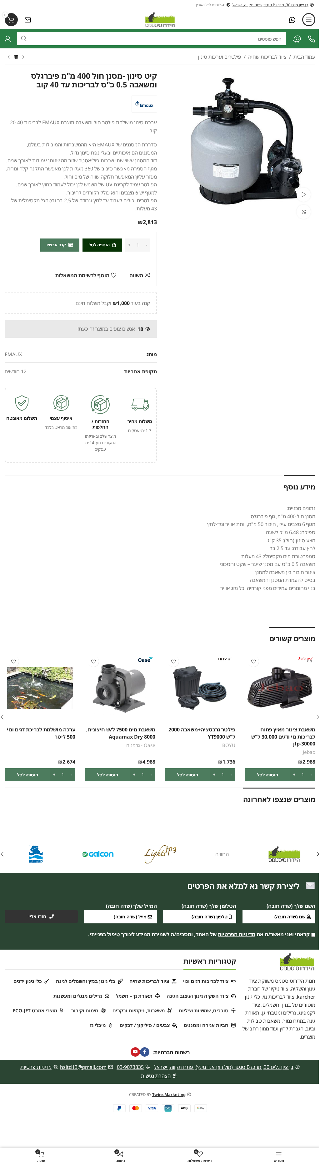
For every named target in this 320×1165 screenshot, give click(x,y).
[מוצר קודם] (23, 57)
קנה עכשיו (56, 245)
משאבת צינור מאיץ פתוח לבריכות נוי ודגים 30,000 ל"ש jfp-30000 (283, 736)
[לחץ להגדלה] (304, 212)
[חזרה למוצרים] (16, 57)
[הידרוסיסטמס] (284, 854)
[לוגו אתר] (160, 19)
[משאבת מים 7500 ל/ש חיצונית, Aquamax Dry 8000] (120, 688)
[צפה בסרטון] (304, 195)
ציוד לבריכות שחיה (267, 56)
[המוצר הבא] (8, 57)
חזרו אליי (37, 916)
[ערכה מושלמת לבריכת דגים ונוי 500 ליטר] (40, 688)
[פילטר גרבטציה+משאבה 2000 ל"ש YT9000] (200, 688)
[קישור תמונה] (292, 19)
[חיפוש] (23, 38)
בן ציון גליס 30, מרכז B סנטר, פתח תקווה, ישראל (270, 4)
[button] (280, 774)
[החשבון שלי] (8, 38)
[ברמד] (36, 854)
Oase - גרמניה (140, 745)
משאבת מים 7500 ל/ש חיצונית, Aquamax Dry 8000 (120, 733)
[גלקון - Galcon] (98, 854)
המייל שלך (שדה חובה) (131, 905)
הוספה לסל (99, 245)
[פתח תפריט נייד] (308, 19)
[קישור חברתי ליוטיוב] (135, 1052)
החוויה (222, 854)
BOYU (228, 745)
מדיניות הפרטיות (236, 934)
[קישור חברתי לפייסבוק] (144, 1052)
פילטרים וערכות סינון (219, 56)
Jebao (309, 752)
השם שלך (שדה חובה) (291, 905)
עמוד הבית (304, 56)
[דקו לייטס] (160, 854)
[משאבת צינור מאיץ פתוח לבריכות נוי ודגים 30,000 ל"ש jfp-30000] (280, 688)
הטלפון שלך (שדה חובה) (209, 905)
